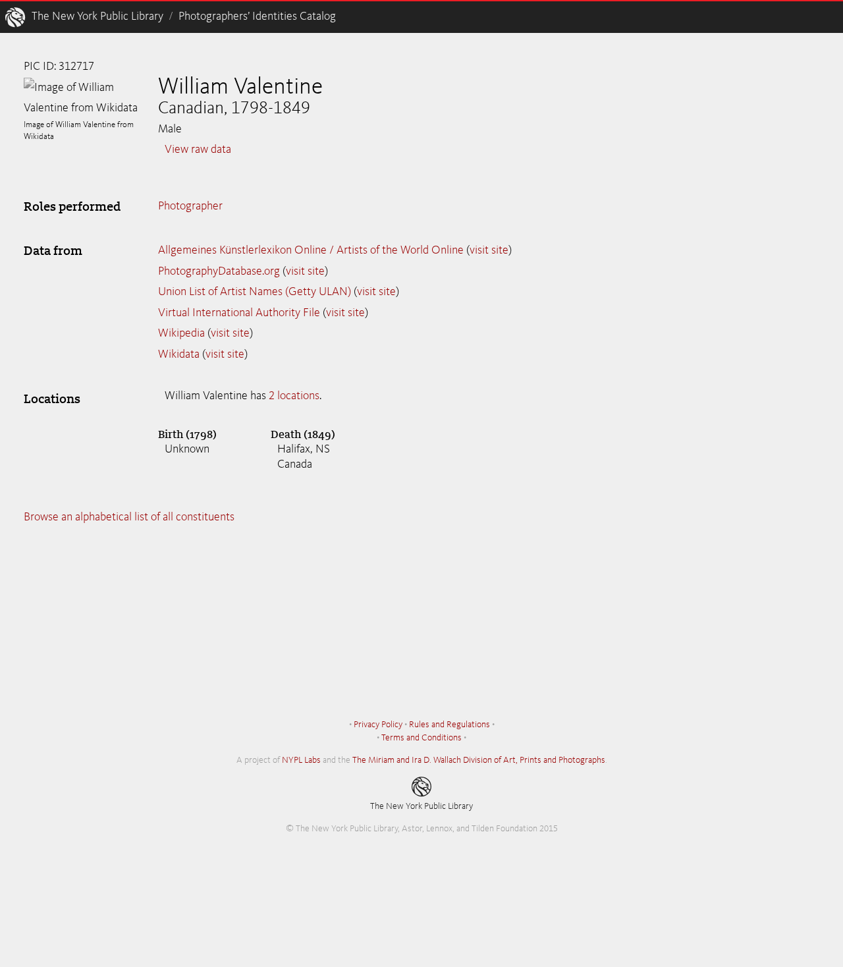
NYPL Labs (301, 760)
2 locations (294, 396)
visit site (489, 250)
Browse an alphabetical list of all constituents (129, 517)
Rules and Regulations (449, 724)
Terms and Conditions (421, 737)
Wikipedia (181, 333)
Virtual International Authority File (239, 313)
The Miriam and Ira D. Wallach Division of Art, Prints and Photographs (478, 760)
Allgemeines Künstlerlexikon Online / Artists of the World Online (311, 250)
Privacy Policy (378, 724)
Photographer (190, 206)
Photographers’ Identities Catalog (257, 16)
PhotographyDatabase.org (219, 271)
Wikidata (179, 354)
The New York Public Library (97, 16)
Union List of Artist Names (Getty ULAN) (254, 292)
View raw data (198, 149)
